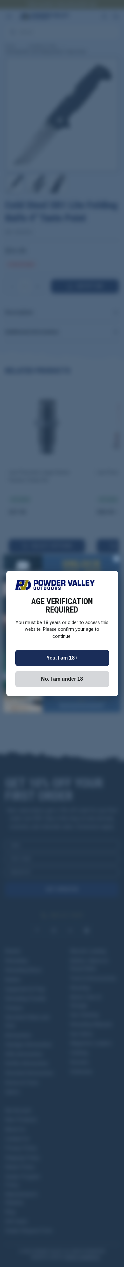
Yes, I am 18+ (62, 658)
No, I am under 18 (62, 679)
